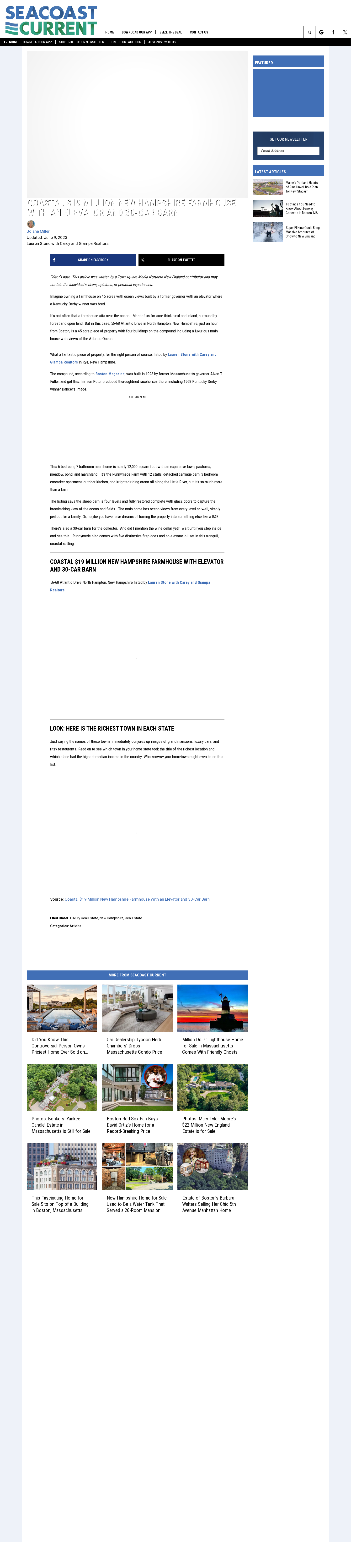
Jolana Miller (38, 231)
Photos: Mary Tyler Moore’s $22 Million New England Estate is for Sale (209, 1125)
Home (109, 32)
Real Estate (133, 918)
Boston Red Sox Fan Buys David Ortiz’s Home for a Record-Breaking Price (132, 1125)
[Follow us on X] (345, 32)
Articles (75, 926)
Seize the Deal (171, 32)
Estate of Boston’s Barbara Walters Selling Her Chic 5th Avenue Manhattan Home (209, 1204)
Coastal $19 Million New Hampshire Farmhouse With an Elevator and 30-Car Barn (137, 899)
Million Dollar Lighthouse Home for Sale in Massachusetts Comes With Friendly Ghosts (212, 1046)
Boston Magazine (110, 373)
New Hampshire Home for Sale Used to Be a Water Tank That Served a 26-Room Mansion (137, 1204)
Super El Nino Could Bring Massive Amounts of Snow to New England (303, 232)
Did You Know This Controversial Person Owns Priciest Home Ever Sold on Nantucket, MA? (58, 1046)
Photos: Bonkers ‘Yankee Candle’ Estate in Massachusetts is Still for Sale (61, 1125)
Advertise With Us (162, 42)
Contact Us (199, 32)
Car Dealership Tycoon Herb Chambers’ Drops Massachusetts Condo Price (134, 1046)
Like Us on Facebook (126, 42)
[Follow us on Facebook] (333, 32)
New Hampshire (111, 918)
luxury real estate (84, 918)
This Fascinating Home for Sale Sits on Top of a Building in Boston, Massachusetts (60, 1204)
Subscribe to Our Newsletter (81, 42)
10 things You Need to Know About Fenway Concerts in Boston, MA (302, 208)
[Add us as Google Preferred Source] (321, 32)
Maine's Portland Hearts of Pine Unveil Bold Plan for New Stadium (302, 187)
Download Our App (37, 42)
